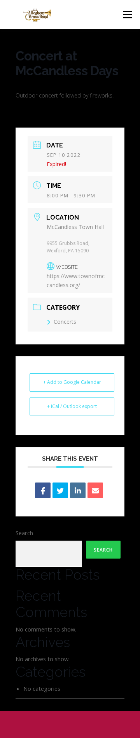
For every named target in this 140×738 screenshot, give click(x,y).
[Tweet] (60, 490)
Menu (127, 14)
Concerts (65, 321)
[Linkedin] (78, 490)
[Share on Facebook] (43, 490)
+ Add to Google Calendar (72, 382)
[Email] (95, 490)
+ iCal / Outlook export (72, 406)
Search (24, 533)
